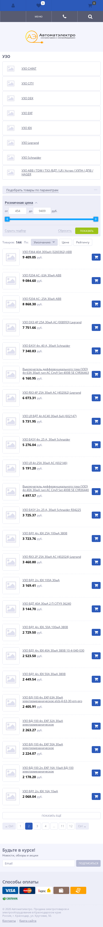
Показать (86, 231)
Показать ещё (51, 815)
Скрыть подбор (15, 231)
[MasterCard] (27, 890)
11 (62, 826)
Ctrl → (82, 826)
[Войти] (13, 5)
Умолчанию (42, 242)
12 (71, 826)
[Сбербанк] (10, 898)
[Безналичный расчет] (78, 890)
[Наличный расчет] (61, 890)
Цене (65, 242)
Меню (39, 16)
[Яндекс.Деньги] (44, 890)
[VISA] (10, 890)
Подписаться (88, 863)
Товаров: (8, 242)
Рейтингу (82, 242)
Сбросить (65, 231)
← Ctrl (9, 826)
